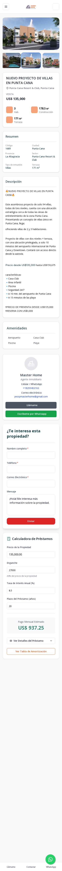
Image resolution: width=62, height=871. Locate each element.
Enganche (12, 563)
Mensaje (11, 491)
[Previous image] (8, 33)
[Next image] (53, 33)
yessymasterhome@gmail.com (31, 396)
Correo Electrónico (18, 477)
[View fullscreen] (53, 44)
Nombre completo (17, 448)
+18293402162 (31, 388)
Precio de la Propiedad (19, 547)
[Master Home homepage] (31, 6)
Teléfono (12, 462)
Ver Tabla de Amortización (31, 651)
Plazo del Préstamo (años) (21, 599)
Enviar (31, 521)
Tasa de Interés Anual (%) (21, 583)
